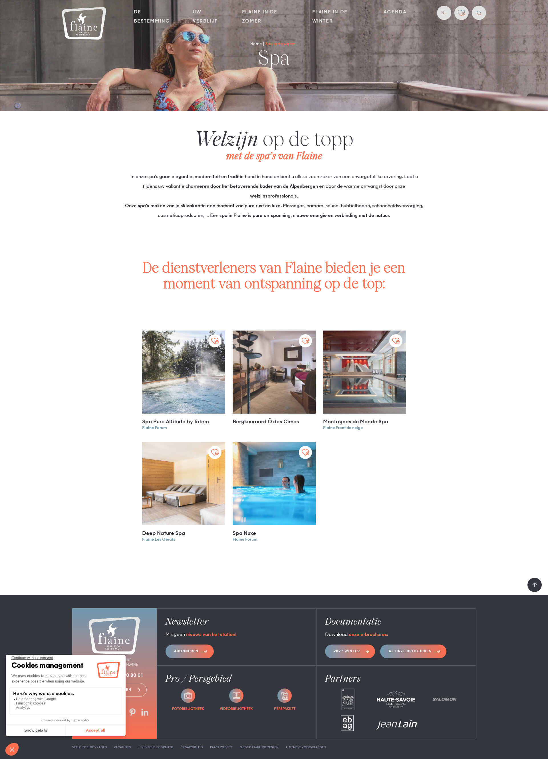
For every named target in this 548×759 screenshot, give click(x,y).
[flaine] (84, 24)
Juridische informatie (156, 747)
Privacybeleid (192, 747)
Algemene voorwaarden (305, 747)
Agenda (395, 12)
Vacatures (122, 747)
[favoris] (461, 13)
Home (256, 44)
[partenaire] (347, 699)
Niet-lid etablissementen (259, 747)
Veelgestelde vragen (89, 747)
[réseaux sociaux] (132, 713)
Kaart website (221, 747)
